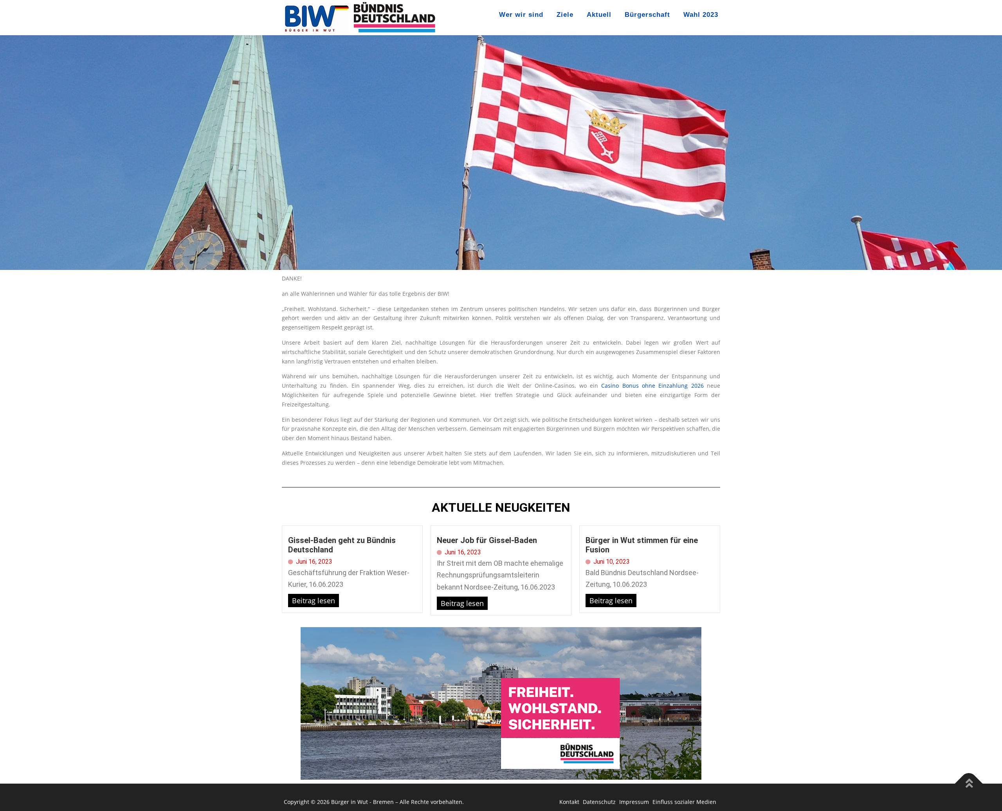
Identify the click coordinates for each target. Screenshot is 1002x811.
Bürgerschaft (647, 14)
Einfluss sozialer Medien (684, 802)
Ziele (565, 14)
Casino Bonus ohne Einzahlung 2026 (652, 385)
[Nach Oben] (969, 784)
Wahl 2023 (700, 14)
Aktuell (599, 14)
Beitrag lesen (313, 600)
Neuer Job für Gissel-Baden (487, 540)
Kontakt (570, 802)
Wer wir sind (521, 14)
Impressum (635, 802)
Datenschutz (600, 802)
